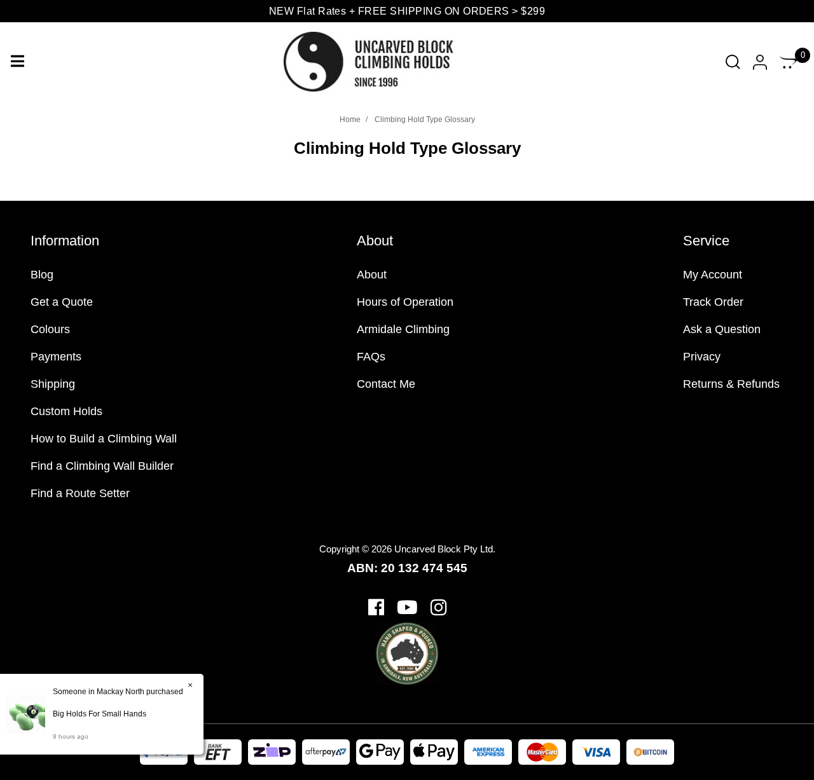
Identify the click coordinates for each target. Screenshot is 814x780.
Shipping (53, 384)
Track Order (713, 302)
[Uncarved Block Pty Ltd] (379, 61)
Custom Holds (66, 411)
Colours (50, 329)
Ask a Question (722, 329)
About (372, 274)
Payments (56, 356)
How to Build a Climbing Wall (104, 438)
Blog (42, 274)
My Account (712, 274)
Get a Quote (62, 302)
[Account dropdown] (760, 62)
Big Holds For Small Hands (99, 713)
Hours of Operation (405, 302)
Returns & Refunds (731, 384)
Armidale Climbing (403, 329)
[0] (788, 61)
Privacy (702, 356)
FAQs (371, 356)
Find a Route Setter (80, 493)
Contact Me (386, 384)
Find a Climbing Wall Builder (102, 466)
